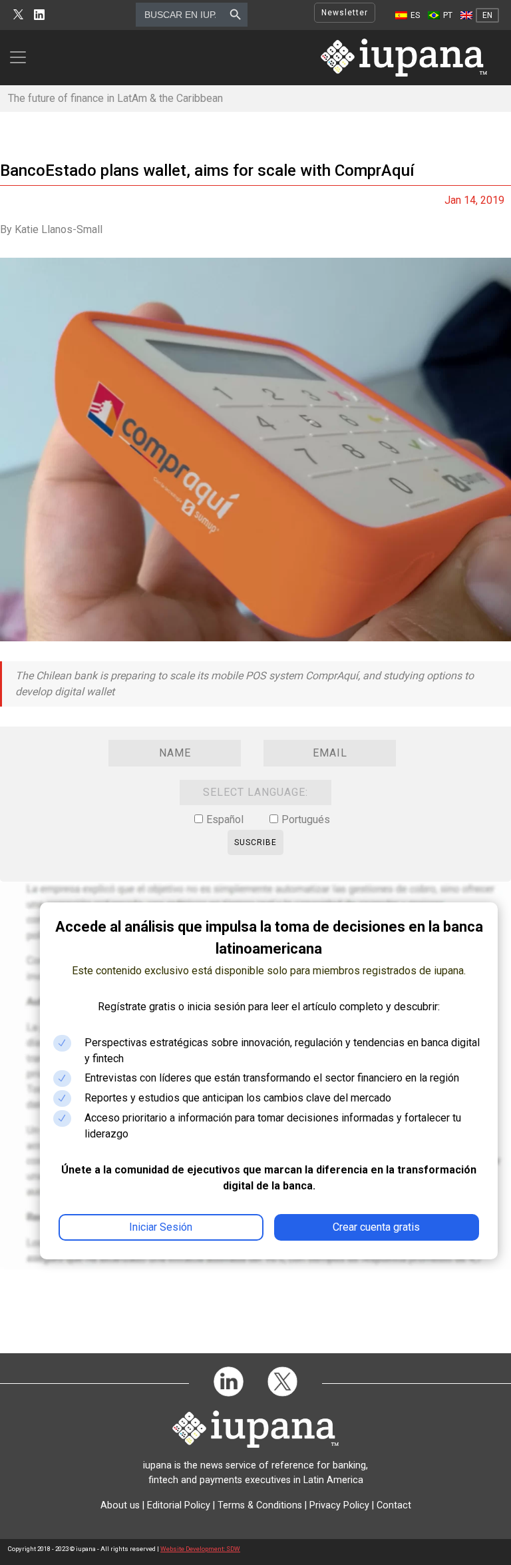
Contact (394, 1505)
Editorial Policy (178, 1505)
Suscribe (255, 842)
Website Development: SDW (200, 1548)
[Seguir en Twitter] (18, 15)
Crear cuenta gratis (376, 1227)
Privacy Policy (339, 1505)
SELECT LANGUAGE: (255, 792)
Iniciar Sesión (160, 1227)
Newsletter (344, 12)
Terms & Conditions (260, 1505)
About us (120, 1505)
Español (225, 819)
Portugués (305, 819)
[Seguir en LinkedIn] (39, 15)
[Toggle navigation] (22, 57)
